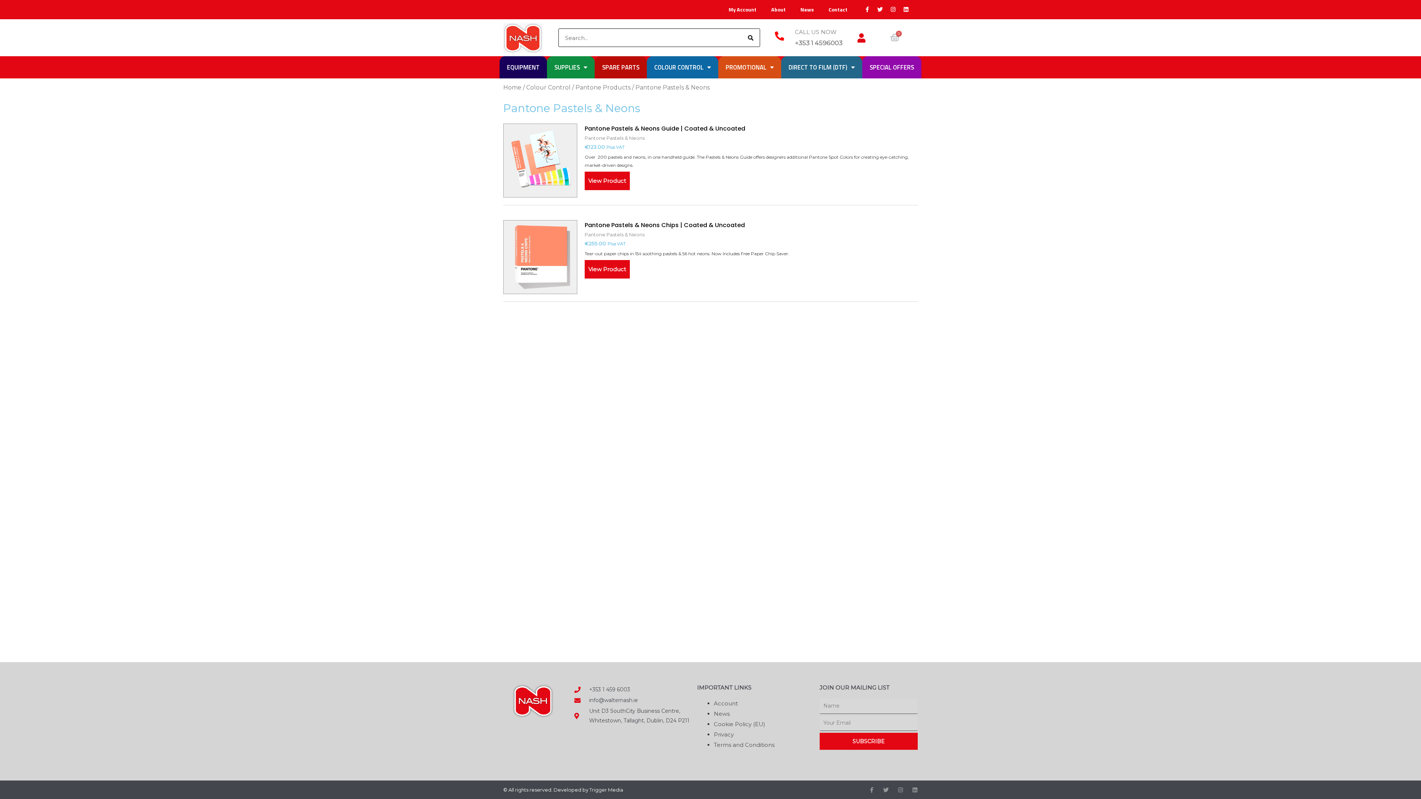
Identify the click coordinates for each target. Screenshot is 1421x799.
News (807, 10)
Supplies (567, 67)
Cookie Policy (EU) (739, 724)
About (778, 10)
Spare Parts (620, 67)
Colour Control (678, 67)
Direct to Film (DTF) (818, 67)
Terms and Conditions (744, 744)
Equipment (523, 67)
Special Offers (892, 67)
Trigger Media (606, 790)
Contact (838, 10)
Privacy (724, 734)
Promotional (746, 67)
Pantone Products (603, 87)
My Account (742, 10)
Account (726, 703)
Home (512, 87)
